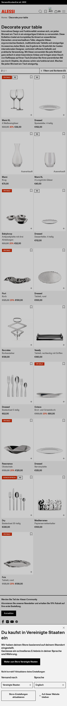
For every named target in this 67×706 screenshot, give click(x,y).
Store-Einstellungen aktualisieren (18, 695)
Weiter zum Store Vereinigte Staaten (21, 661)
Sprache (39, 677)
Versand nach (9, 677)
